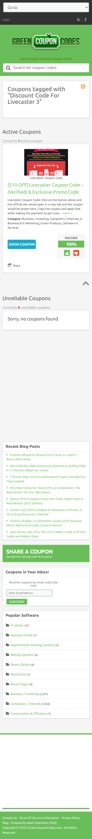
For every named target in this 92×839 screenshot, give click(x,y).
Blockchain (18, 674)
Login (6, 19)
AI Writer (17, 625)
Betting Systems (22, 654)
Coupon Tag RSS (83, 86)
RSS (78, 19)
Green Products (51, 223)
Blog (5, 822)
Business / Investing (35, 218)
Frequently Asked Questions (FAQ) (34, 822)
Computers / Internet (64, 218)
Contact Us (9, 817)
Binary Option (20, 664)
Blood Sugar (19, 684)
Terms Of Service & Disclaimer (39, 817)
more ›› (67, 213)
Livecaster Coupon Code (46, 177)
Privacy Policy (71, 817)
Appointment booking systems (33, 645)
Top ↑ (85, 283)
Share (16, 265)
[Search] (8, 67)
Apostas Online (22, 635)
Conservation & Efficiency (29, 713)
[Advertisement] (46, 388)
